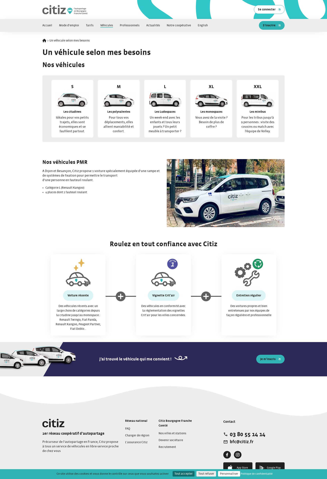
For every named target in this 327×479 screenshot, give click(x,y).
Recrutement (167, 447)
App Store (242, 467)
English (203, 25)
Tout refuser (206, 473)
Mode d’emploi (69, 25)
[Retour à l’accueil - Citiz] (89, 9)
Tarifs (89, 25)
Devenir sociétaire (171, 440)
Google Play (274, 467)
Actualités (153, 25)
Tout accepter (183, 473)
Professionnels (129, 25)
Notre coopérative (179, 25)
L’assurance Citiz (136, 442)
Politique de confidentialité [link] (256, 474)
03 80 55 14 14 (247, 434)
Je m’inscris (268, 359)
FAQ (127, 428)
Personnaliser (229, 473)
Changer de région (137, 435)
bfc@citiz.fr (241, 442)
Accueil (47, 25)
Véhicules (106, 25)
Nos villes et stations (172, 433)
